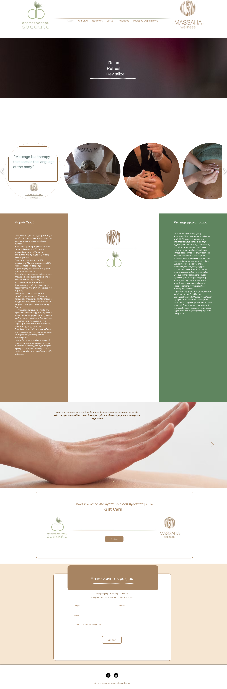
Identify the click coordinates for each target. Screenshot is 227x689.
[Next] (212, 444)
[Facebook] (108, 675)
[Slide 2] (113, 481)
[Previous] (14, 444)
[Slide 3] (115, 481)
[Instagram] (116, 675)
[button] (123, 21)
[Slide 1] (111, 481)
